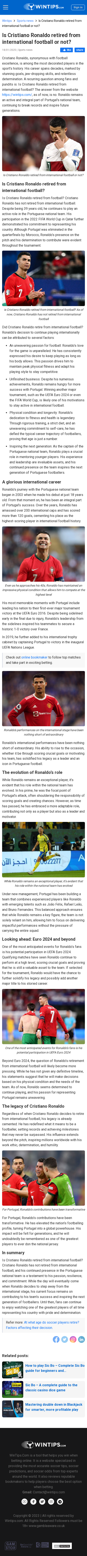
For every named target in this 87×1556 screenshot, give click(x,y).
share (79, 49)
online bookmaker (34, 657)
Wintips (7, 20)
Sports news (25, 20)
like (69, 49)
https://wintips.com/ (17, 95)
